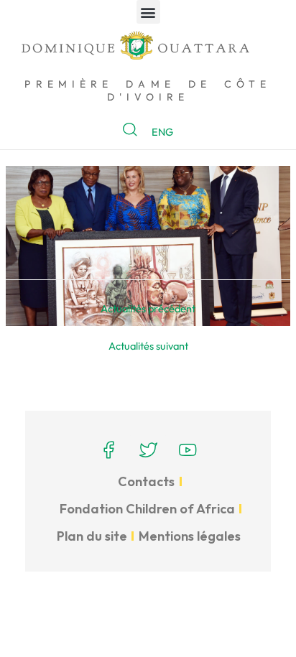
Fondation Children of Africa (147, 508)
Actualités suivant (148, 346)
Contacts (146, 481)
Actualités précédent (148, 308)
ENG (162, 132)
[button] (148, 12)
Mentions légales (190, 536)
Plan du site (92, 536)
